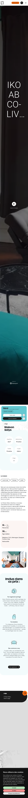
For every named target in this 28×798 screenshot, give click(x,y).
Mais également (13, 667)
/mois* (14, 409)
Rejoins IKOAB (15, 2)
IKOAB (2, 2)
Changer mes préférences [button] (14, 793)
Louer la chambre (12, 418)
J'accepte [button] (14, 787)
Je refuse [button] (14, 790)
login (21, 2)
